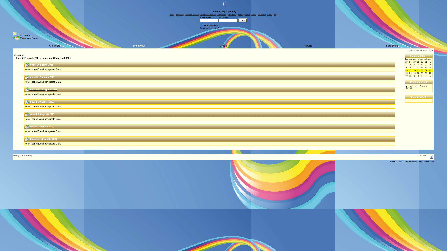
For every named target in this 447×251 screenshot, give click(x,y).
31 (410, 76)
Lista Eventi (392, 45)
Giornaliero (54, 45)
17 (410, 70)
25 (414, 73)
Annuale (308, 45)
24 (410, 73)
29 (430, 73)
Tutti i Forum (23, 35)
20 (422, 70)
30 (406, 76)
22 (430, 70)
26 (418, 73)
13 (422, 67)
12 (418, 67)
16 (406, 70)
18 (414, 70)
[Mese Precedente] (410, 55)
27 (422, 73)
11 (414, 67)
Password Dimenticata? (209, 28)
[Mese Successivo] (427, 55)
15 (430, 67)
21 (426, 70)
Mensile (223, 45)
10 (410, 67)
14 (426, 67)
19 (418, 70)
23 (406, 73)
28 (426, 73)
